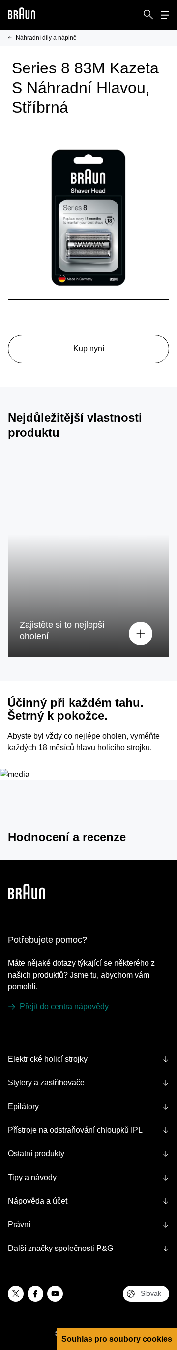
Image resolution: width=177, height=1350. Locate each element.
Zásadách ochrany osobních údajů (61, 1218)
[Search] (148, 15)
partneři (21, 1151)
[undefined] (21, 15)
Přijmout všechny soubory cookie (81, 1276)
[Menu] (165, 15)
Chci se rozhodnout (82, 1325)
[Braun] (21, 15)
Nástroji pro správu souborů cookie (76, 1239)
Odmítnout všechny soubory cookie (82, 1300)
